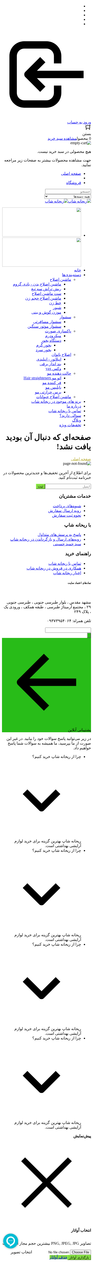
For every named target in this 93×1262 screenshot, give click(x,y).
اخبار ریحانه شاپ (67, 573)
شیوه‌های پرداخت (67, 506)
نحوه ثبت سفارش (66, 515)
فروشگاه (73, 183)
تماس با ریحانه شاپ (64, 563)
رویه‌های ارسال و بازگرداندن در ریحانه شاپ (45, 539)
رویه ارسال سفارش (64, 511)
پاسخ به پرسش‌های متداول (59, 534)
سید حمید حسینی (67, 544)
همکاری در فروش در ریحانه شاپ (54, 568)
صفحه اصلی (71, 173)
